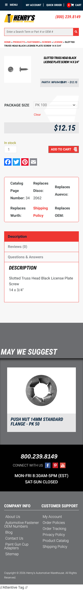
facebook (47, 465)
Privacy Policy (54, 534)
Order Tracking (54, 528)
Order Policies (54, 522)
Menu (14, 4)
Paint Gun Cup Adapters (16, 546)
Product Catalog (56, 540)
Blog (8, 532)
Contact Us (14, 538)
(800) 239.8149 (67, 17)
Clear (37, 115)
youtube (62, 465)
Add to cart (61, 149)
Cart (74, 5)
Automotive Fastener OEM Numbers (21, 524)
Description (17, 236)
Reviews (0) (17, 246)
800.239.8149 (39, 456)
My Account (33, 5)
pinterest (55, 465)
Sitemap (12, 554)
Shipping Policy (55, 546)
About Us (12, 516)
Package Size (16, 105)
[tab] (41, 236)
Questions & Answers (25, 257)
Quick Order (54, 5)
